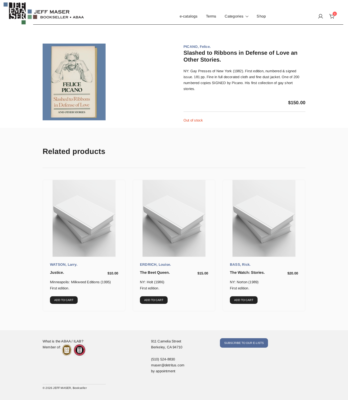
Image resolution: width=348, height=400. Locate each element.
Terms (211, 16)
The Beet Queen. (155, 272)
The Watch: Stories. (247, 272)
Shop (261, 16)
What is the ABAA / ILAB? (63, 341)
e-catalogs (189, 16)
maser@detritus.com (168, 365)
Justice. (57, 272)
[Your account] (320, 16)
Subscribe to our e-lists (244, 343)
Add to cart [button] (63, 300)
